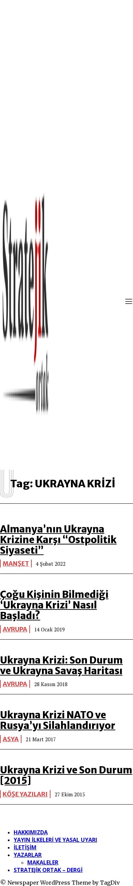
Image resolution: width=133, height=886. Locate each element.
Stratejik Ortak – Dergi (48, 870)
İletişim (25, 847)
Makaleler (42, 862)
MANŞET (16, 563)
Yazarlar (28, 855)
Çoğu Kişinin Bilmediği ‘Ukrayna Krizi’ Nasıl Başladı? (54, 605)
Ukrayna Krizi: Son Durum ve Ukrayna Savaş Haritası (61, 665)
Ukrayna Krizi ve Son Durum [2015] (66, 775)
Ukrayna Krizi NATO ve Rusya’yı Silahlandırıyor (57, 720)
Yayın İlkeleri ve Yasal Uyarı (55, 840)
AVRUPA (15, 629)
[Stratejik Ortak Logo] (25, 302)
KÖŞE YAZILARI (25, 794)
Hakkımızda (31, 832)
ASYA (11, 739)
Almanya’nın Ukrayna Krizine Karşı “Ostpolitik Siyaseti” (58, 539)
